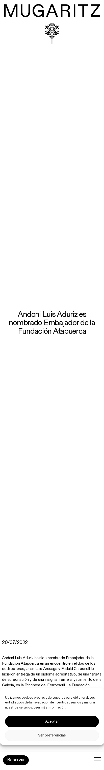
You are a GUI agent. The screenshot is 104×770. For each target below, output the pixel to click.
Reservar (16, 760)
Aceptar (52, 721)
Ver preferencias (52, 735)
